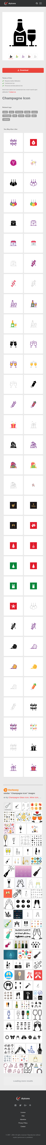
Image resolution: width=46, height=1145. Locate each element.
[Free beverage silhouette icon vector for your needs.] (35, 944)
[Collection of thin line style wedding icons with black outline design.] (25, 840)
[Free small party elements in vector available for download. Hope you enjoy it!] (34, 828)
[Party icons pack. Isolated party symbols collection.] (36, 840)
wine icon (34, 797)
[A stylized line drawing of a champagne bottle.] (10, 955)
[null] (8, 806)
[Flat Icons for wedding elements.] (36, 861)
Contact (23, 1126)
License (23, 1112)
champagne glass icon (19, 797)
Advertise (23, 1119)
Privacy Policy (23, 1123)
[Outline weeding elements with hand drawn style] (9, 828)
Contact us (12, 92)
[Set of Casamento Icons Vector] (25, 955)
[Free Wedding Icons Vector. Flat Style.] (36, 924)
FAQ (23, 1116)
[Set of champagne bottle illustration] (21, 944)
